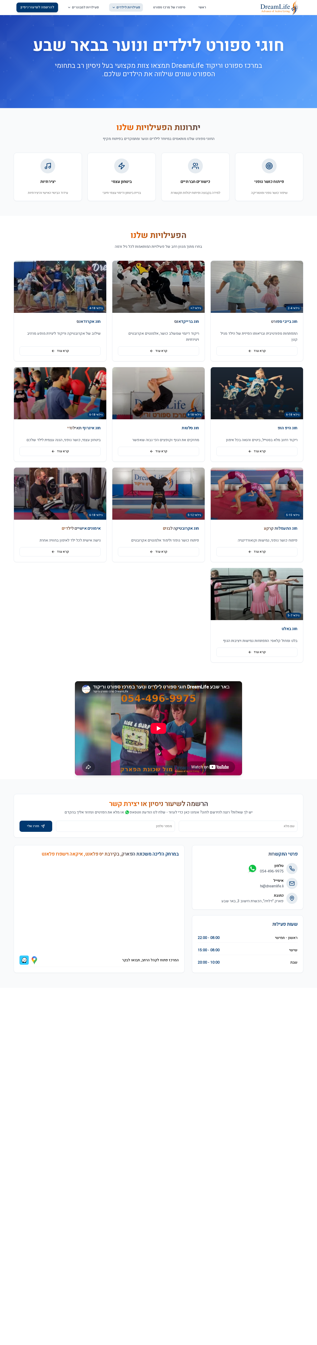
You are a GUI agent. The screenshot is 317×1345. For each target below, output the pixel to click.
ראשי (202, 7)
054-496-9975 (272, 871)
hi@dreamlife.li (272, 886)
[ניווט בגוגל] (34, 960)
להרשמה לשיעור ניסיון (37, 7)
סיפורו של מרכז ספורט (169, 7)
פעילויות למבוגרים (85, 7)
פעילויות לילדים (128, 7)
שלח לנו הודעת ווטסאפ (147, 812)
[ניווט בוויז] (24, 960)
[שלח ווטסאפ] (252, 868)
